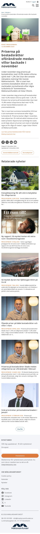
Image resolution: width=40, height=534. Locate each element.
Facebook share (3, 142)
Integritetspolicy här (8, 464)
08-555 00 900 (6, 518)
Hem (2, 12)
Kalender (4, 479)
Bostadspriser (27, 153)
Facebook (8, 493)
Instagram (8, 496)
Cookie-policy (6, 476)
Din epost (4, 447)
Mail (15, 142)
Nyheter (7, 12)
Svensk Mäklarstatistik (10, 153)
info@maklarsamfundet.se (23, 518)
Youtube (8, 506)
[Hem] (8, 5)
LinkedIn (11, 142)
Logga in (34, 2)
